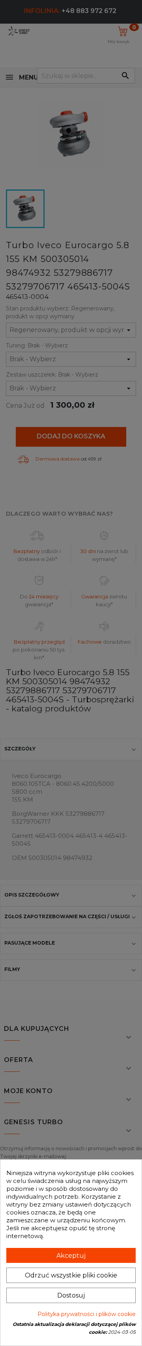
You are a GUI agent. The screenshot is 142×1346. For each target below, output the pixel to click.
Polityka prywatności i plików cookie (86, 1314)
